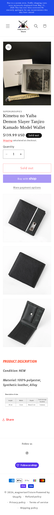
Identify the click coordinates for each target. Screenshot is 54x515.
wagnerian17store (25, 492)
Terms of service (38, 502)
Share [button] (10, 419)
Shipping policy (29, 508)
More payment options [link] (27, 187)
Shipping (7, 140)
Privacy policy (17, 502)
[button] (7, 26)
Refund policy (33, 496)
